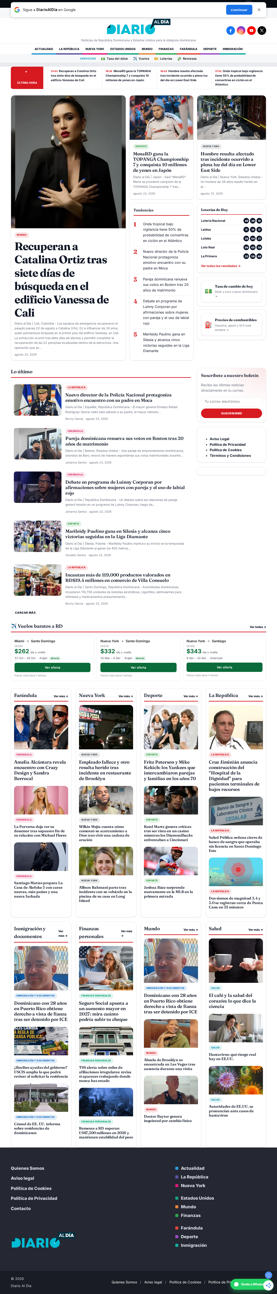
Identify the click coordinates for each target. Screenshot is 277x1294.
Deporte (210, 49)
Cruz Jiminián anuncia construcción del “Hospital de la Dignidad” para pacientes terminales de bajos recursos (234, 775)
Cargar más (25, 612)
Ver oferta (52, 667)
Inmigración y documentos (35, 995)
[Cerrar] (259, 9)
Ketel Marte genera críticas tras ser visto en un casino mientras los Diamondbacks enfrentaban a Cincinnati (168, 833)
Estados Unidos (123, 49)
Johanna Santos (76, 462)
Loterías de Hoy (214, 210)
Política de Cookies (31, 1188)
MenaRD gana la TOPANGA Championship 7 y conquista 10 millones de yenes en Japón (128, 75)
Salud (215, 988)
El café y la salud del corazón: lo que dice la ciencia (232, 1000)
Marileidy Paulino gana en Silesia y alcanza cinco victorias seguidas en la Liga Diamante (166, 342)
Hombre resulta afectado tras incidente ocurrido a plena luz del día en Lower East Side (184, 75)
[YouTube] (251, 30)
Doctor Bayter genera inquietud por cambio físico (168, 1118)
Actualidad (44, 49)
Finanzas (166, 49)
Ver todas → (258, 627)
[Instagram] (241, 30)
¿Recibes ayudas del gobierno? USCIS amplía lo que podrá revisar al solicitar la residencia (41, 1071)
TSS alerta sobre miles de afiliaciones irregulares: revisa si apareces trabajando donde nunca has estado (105, 1074)
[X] (262, 30)
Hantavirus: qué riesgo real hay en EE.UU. (232, 1056)
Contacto (21, 1208)
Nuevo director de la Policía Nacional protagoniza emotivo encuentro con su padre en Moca (165, 259)
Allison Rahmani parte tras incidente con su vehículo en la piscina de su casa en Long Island (105, 894)
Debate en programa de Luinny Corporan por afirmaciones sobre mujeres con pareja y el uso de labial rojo (166, 312)
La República (69, 49)
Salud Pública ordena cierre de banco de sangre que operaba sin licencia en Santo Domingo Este (235, 844)
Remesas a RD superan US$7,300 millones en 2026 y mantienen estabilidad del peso (106, 1132)
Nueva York (94, 49)
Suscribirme (231, 413)
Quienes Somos (27, 1168)
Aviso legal (22, 1178)
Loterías (163, 58)
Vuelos (141, 58)
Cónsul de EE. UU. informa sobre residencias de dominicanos (37, 1128)
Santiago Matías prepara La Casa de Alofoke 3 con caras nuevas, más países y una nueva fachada (38, 889)
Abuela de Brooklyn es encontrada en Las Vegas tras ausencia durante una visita (169, 1064)
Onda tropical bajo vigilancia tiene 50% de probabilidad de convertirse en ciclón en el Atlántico (239, 77)
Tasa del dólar (114, 58)
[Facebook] (230, 30)
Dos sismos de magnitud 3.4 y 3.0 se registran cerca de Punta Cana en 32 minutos (236, 902)
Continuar (239, 10)
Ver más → (61, 696)
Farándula (188, 49)
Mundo (147, 49)
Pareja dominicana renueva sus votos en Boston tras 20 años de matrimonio (165, 284)
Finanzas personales (96, 995)
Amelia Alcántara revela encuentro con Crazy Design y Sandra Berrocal (40, 770)
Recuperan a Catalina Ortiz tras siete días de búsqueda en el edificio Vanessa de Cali (73, 75)
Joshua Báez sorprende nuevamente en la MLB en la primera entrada (168, 891)
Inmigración (233, 49)
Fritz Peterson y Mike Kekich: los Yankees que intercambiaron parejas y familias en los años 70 (170, 770)
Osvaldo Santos (75, 555)
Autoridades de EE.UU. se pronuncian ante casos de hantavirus (231, 1110)
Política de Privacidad (34, 1198)
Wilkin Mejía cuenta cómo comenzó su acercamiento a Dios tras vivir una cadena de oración (104, 833)
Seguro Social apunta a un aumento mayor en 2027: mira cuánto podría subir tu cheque (103, 1011)
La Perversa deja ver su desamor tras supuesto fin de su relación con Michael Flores (40, 831)
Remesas (187, 58)
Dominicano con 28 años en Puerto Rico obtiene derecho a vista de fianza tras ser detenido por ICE (41, 1011)
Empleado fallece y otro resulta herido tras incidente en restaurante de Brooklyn (105, 770)
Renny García (74, 418)
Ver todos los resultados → (221, 266)
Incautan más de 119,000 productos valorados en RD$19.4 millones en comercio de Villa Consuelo (117, 577)
